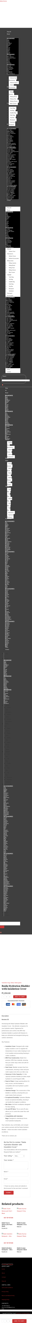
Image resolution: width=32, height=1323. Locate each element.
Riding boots (12, 265)
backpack (11, 288)
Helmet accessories (9, 720)
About (8, 369)
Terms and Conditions (7, 1287)
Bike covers (7, 748)
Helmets (9, 249)
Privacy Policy (5, 1291)
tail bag (11, 279)
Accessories (10, 295)
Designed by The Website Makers (23, 1313)
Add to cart (20, 996)
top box (11, 286)
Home (3, 1269)
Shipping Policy (5, 1299)
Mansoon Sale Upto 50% (7, 5)
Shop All (9, 207)
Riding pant (12, 267)
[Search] (21, 376)
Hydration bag (6, 982)
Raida (12, 982)
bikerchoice (3, 1)
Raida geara (18, 982)
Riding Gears (10, 260)
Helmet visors (12, 256)
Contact (9, 371)
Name (6, 1171)
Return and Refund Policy (8, 1295)
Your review (9, 1160)
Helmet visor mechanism (11, 252)
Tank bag (11, 277)
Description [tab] (5, 1016)
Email (6, 1179)
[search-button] (2, 927)
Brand (8, 210)
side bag (11, 284)
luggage (9, 274)
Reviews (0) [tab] (5, 1019)
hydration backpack (10, 292)
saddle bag (12, 281)
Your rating (8, 1156)
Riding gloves (12, 270)
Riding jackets (12, 263)
